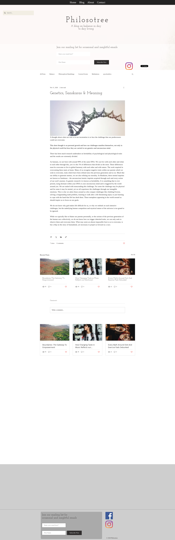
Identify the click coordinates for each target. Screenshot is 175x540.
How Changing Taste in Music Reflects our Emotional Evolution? (87, 279)
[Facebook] (109, 515)
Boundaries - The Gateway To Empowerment (53, 279)
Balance (52, 74)
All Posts (42, 74)
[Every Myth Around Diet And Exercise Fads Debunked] (120, 266)
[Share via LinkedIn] (61, 237)
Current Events (83, 74)
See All (133, 254)
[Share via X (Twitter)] (56, 237)
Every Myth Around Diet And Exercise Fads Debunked (120, 279)
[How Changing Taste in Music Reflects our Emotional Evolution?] (87, 266)
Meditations (95, 74)
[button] (132, 74)
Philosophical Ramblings (66, 74)
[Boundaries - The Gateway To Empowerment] (54, 266)
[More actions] (124, 87)
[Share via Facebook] (51, 237)
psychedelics (107, 74)
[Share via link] (66, 237)
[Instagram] (129, 66)
